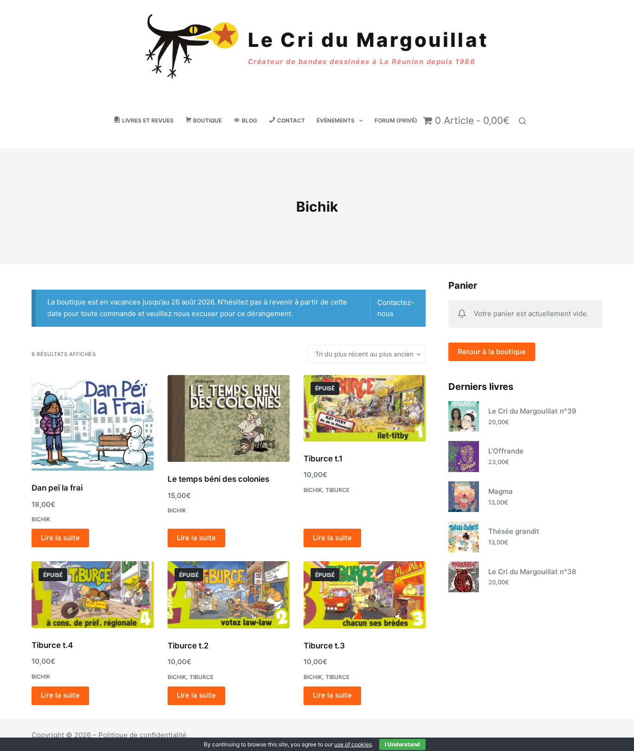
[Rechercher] (522, 120)
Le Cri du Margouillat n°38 (532, 571)
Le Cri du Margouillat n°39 (532, 411)
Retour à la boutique (492, 351)
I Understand (402, 744)
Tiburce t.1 (323, 458)
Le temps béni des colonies (218, 479)
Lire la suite (60, 537)
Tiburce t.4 (52, 645)
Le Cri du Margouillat (368, 40)
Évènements (336, 120)
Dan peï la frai (57, 487)
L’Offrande (506, 451)
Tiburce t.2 (188, 645)
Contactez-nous (395, 308)
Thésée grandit (513, 531)
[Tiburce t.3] (365, 594)
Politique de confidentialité (142, 735)
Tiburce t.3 (324, 645)
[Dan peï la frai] (93, 423)
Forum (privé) (396, 120)
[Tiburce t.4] (93, 594)
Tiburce (337, 489)
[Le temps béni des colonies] (229, 418)
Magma (500, 491)
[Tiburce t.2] (229, 594)
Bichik (41, 519)
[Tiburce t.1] (365, 408)
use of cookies (353, 744)
